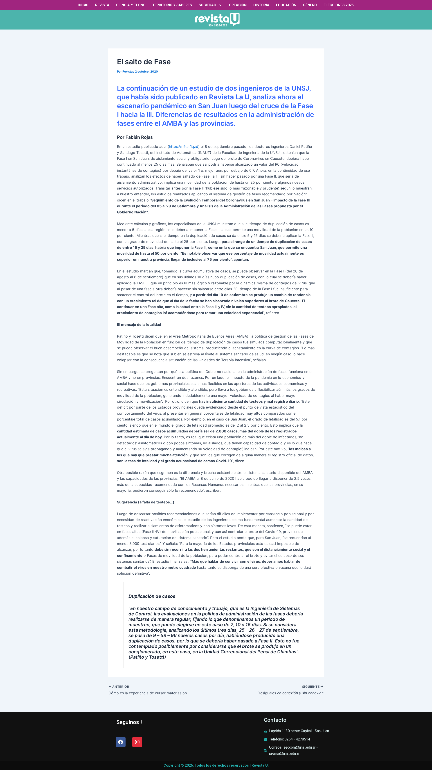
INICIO (83, 5)
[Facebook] (121, 742)
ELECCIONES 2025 (339, 5)
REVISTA (102, 5)
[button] (210, 5)
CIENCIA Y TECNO (131, 5)
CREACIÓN (238, 5)
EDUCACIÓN (286, 5)
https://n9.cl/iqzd (183, 146)
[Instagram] (137, 742)
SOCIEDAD (207, 5)
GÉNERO (310, 5)
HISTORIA (261, 5)
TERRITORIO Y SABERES (172, 5)
